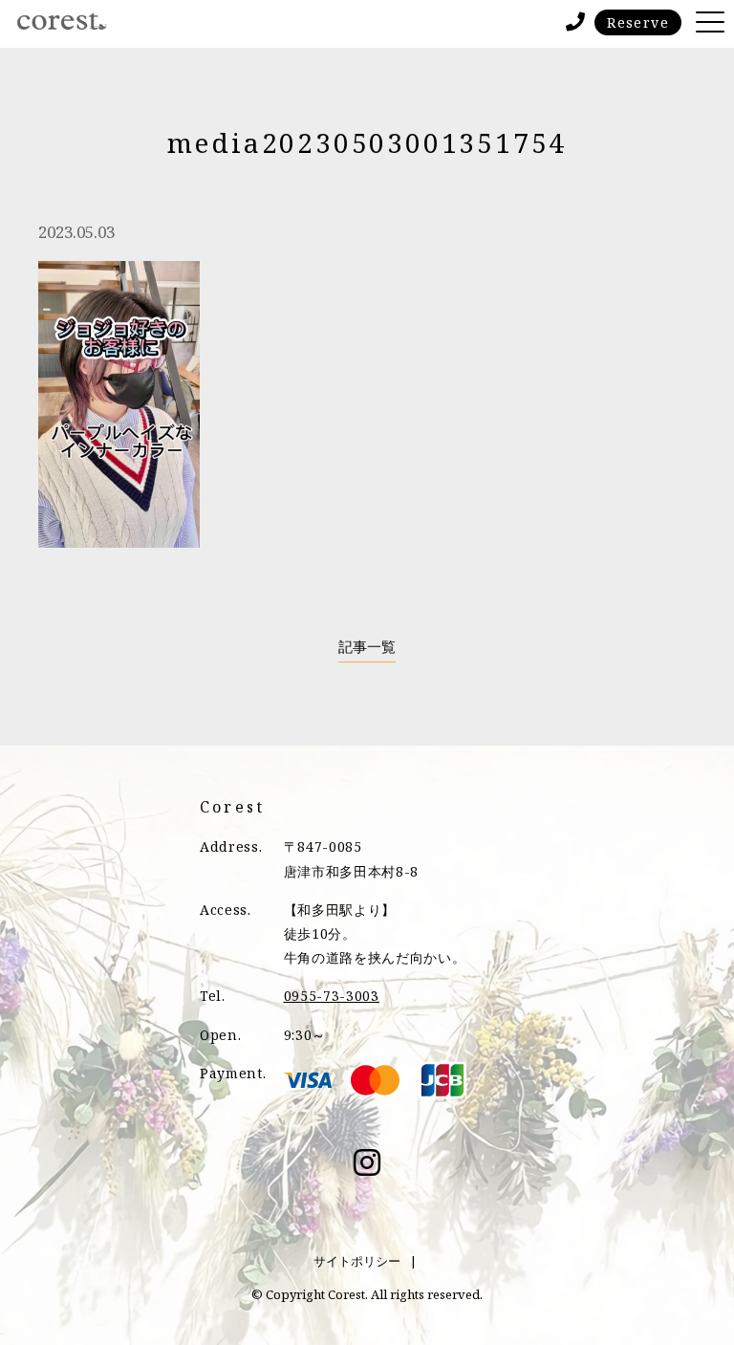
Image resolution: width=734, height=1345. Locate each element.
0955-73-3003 (331, 996)
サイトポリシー (356, 1260)
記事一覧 (367, 647)
